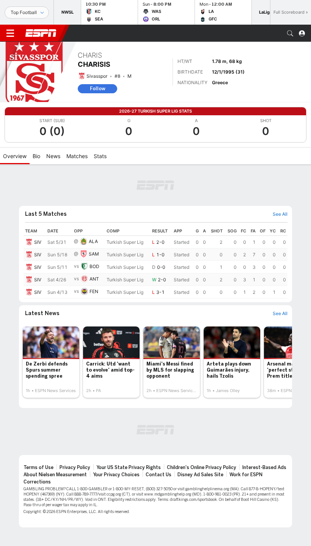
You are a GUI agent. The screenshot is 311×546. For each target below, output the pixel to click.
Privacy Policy (75, 467)
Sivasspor (96, 76)
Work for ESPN (245, 474)
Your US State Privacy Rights (128, 467)
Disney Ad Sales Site (200, 474)
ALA (93, 241)
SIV (37, 242)
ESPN (41, 33)
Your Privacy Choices (116, 474)
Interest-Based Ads (264, 467)
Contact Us (158, 474)
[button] (290, 33)
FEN (94, 291)
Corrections (37, 482)
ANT (94, 279)
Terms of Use (38, 467)
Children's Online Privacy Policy (201, 467)
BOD (94, 266)
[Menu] (10, 33)
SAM (94, 254)
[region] (155, 262)
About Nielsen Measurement (55, 474)
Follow (97, 88)
